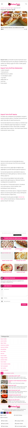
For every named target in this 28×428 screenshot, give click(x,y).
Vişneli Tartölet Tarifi (7, 260)
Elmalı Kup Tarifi (12, 385)
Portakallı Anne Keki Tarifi (14, 395)
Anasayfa (2, 7)
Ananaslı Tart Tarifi (21, 260)
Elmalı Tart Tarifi (7, 248)
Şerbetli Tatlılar (4, 359)
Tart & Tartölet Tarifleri (9, 7)
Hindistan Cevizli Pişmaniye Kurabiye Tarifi (17, 381)
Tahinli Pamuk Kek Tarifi (14, 390)
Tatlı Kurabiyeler (4, 366)
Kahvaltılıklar (3, 349)
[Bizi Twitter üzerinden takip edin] (4, 413)
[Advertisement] (14, 45)
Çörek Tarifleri (4, 341)
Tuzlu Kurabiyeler (4, 370)
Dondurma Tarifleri (5, 345)
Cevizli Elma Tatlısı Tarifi (14, 375)
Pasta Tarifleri (4, 355)
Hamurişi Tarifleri (4, 347)
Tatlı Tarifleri (3, 368)
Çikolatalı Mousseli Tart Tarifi (21, 249)
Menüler (2, 353)
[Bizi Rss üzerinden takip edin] (10, 413)
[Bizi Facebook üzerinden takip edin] (2, 413)
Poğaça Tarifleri (4, 357)
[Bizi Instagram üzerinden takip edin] (7, 413)
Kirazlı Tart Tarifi (21, 272)
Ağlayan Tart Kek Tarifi (13, 399)
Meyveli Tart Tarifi (7, 272)
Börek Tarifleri (4, 339)
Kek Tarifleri (3, 351)
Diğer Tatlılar (3, 343)
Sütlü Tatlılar (3, 361)
